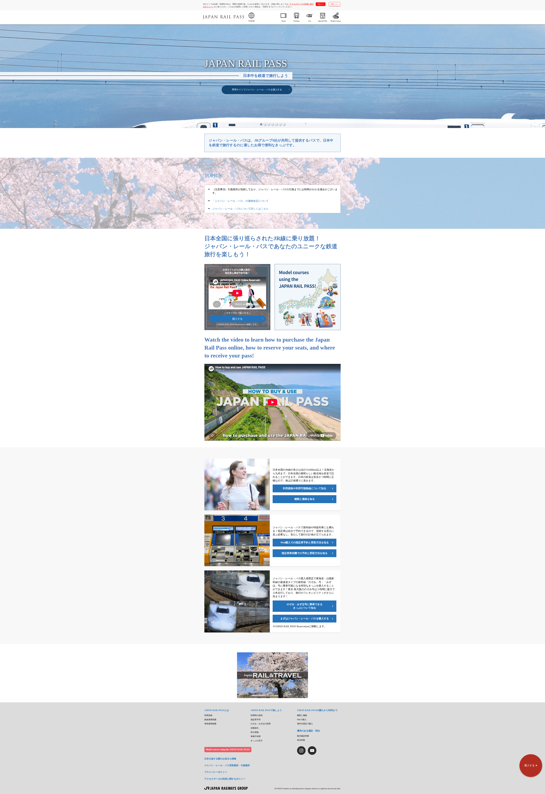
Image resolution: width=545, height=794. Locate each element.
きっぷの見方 (257, 741)
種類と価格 (302, 715)
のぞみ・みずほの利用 (261, 724)
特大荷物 (255, 732)
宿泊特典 (301, 740)
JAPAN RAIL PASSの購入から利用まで (317, 710)
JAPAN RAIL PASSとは (216, 710)
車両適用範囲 (210, 724)
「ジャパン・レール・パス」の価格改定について (240, 200)
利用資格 (208, 715)
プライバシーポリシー (215, 772)
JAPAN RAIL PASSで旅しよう (266, 710)
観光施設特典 (303, 736)
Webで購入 (302, 720)
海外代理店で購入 (305, 724)
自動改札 (255, 728)
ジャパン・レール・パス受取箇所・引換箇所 (227, 765)
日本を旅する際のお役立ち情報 (220, 758)
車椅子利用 (256, 736)
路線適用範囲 (210, 720)
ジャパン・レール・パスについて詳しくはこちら (240, 208)
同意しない (334, 4)
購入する (237, 318)
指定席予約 (256, 720)
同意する (320, 4)
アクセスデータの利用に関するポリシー (224, 779)
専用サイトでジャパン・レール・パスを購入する (257, 89)
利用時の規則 (257, 715)
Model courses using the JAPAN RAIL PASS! (228, 749)
